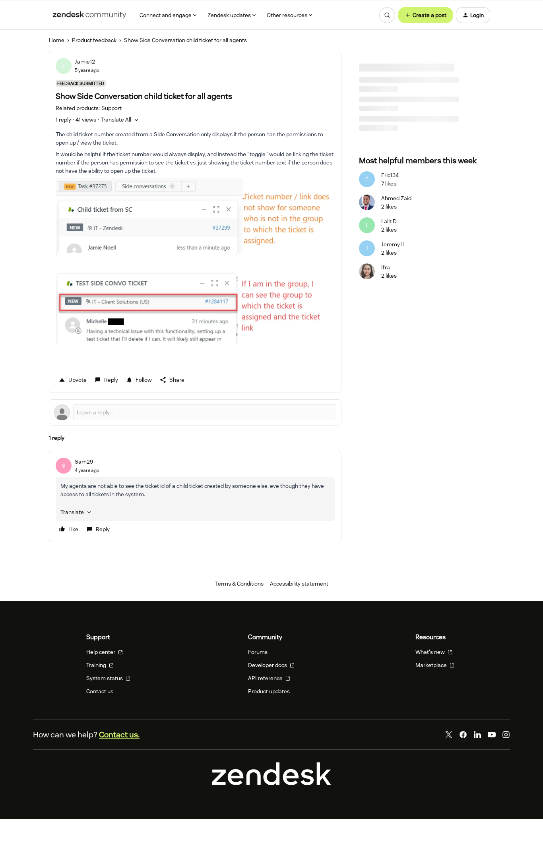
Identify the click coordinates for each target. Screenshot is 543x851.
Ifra (385, 267)
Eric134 (390, 175)
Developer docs (268, 665)
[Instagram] (506, 735)
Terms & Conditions (239, 583)
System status (105, 678)
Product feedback (94, 40)
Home (56, 40)
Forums (258, 652)
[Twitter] (449, 735)
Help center (101, 652)
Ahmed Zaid (396, 198)
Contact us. (119, 734)
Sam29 (84, 461)
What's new (430, 652)
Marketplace (431, 665)
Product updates (269, 691)
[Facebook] (463, 735)
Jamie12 (85, 61)
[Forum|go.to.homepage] (89, 15)
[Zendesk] (271, 783)
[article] (195, 497)
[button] (425, 15)
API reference (266, 678)
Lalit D (389, 221)
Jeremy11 (392, 244)
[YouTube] (492, 735)
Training (96, 665)
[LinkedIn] (477, 735)
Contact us (99, 691)
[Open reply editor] (195, 412)
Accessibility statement (299, 583)
